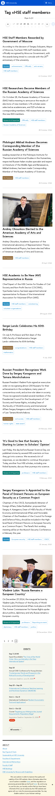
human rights (8, 423)
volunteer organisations (12, 308)
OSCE (46, 539)
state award (20, 423)
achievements (17, 66)
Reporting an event (39, 622)
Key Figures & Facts (9, 752)
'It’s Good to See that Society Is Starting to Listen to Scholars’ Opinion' (26, 442)
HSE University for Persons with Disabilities (17, 772)
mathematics (8, 352)
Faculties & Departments (11, 758)
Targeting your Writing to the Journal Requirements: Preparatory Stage (25, 712)
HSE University (11, 3)
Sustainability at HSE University (13, 755)
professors (26, 473)
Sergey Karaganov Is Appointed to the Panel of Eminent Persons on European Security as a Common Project (26, 493)
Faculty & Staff (8, 765)
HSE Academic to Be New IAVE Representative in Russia (22, 277)
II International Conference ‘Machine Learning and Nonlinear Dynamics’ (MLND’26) (26, 689)
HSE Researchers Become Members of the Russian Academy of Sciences (26, 90)
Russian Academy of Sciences (14, 125)
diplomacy (7, 627)
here (28, 782)
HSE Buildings (7, 769)
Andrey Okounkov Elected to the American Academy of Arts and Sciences (23, 232)
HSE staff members (11, 71)
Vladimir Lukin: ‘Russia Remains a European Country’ (22, 592)
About (6, 745)
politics (33, 627)
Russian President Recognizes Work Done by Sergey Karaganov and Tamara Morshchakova (24, 373)
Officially (28, 66)
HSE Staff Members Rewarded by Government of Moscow (23, 39)
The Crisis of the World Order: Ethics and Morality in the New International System (24, 659)
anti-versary (38, 66)
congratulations (20, 348)
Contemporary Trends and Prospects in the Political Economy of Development (24, 674)
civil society (19, 419)
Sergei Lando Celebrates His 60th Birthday (23, 327)
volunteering (33, 304)
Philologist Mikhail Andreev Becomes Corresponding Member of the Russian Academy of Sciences (25, 145)
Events (27, 649)
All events (14, 729)
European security (18, 539)
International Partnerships (11, 762)
